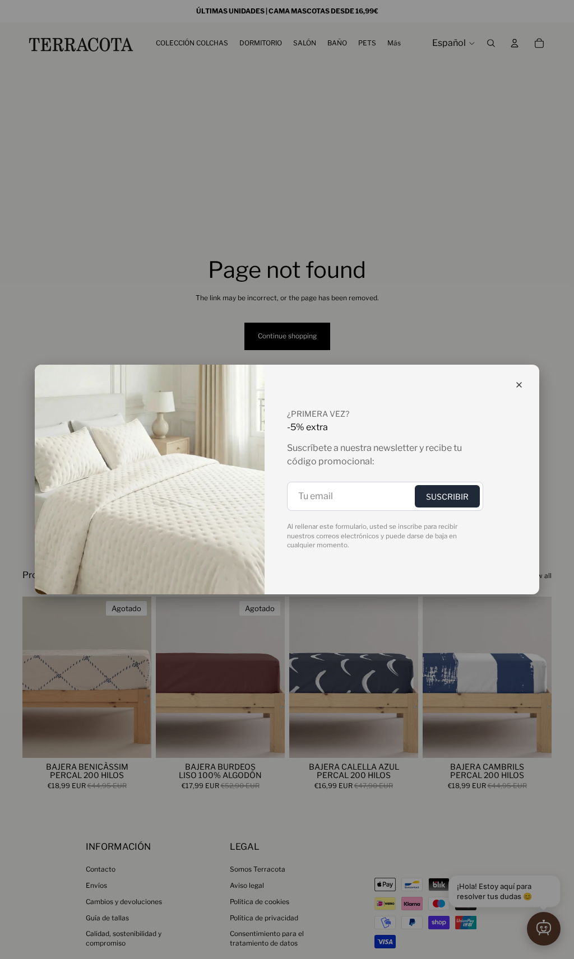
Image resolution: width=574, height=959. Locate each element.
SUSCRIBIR (447, 496)
